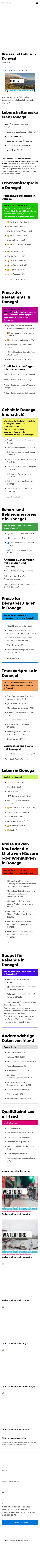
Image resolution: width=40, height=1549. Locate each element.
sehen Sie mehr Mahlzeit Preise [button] (16, 280)
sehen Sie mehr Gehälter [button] (14, 497)
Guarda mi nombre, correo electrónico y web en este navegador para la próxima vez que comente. (19, 1511)
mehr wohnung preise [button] (13, 943)
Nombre (5, 1471)
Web (3, 1493)
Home (4, 70)
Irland (4, 51)
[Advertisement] (20, 26)
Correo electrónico (11, 1482)
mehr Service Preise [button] (13, 658)
